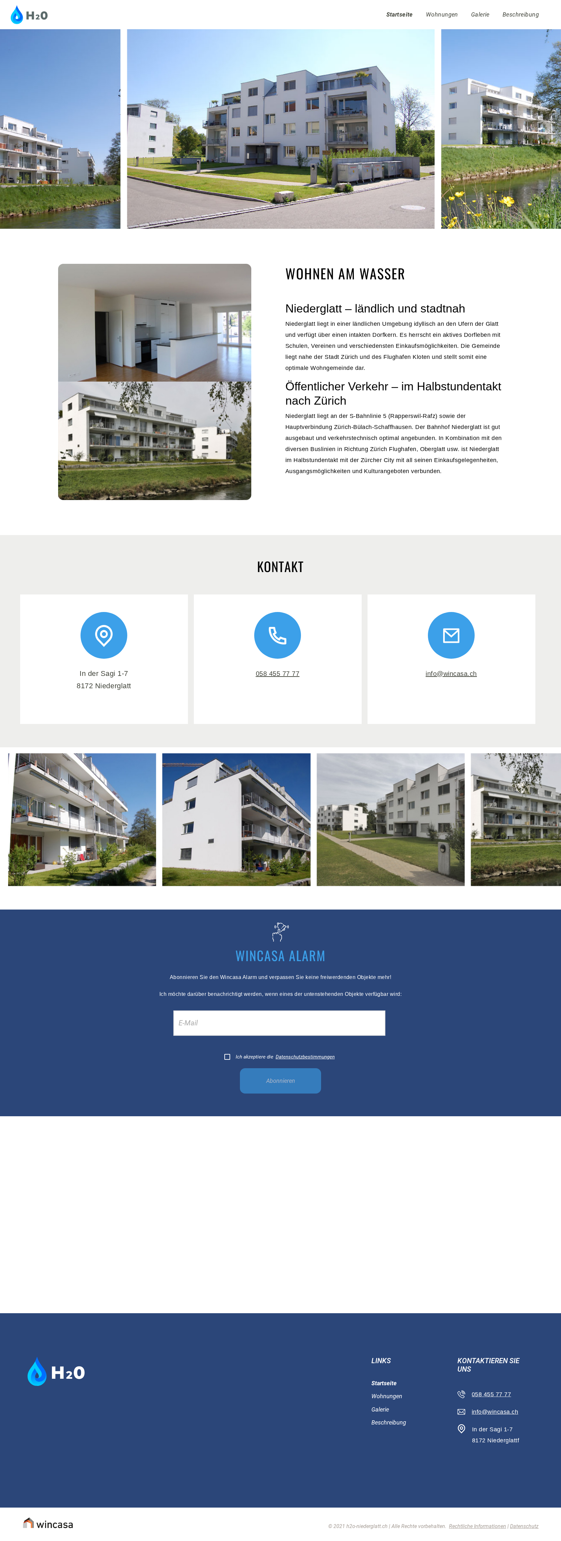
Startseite (399, 14)
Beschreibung (521, 14)
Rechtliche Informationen (477, 1526)
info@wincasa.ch (451, 673)
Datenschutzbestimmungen (305, 1057)
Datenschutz (524, 1526)
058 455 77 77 (278, 673)
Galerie (480, 14)
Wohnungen (442, 14)
